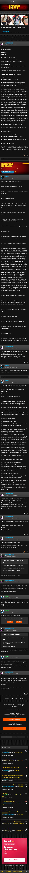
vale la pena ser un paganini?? (8, 821)
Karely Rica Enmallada (6, 828)
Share (7, 736)
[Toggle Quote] (3, 560)
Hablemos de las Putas (18, 779)
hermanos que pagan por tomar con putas (11, 811)
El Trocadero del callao (14, 32)
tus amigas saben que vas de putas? (10, 784)
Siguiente (23, 37)
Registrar (19, 621)
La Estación (16, 770)
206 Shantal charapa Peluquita (8, 801)
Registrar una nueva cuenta (14, 719)
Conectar (10, 621)
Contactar (17, 865)
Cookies (22, 865)
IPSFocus (12, 865)
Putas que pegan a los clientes (8, 750)
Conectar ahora (14, 728)
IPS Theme (7, 865)
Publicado (11, 44)
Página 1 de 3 (14, 37)
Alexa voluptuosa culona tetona (8, 759)
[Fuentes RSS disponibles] (27, 871)
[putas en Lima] (14, 7)
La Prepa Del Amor (19, 830)
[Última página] (27, 38)
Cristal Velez (4, 793)
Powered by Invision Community (14, 868)
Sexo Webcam (12, 2)
